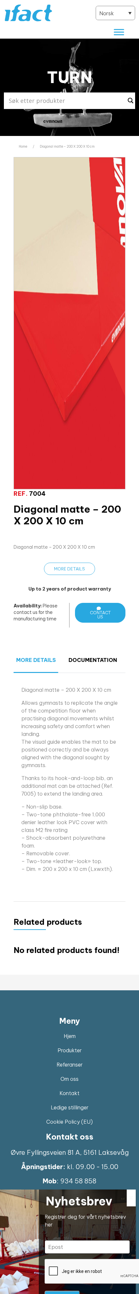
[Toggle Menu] (119, 32)
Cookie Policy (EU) (69, 1121)
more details (69, 568)
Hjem (70, 1036)
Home (23, 146)
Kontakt (69, 1093)
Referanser (70, 1064)
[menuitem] (115, 13)
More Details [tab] (36, 660)
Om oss (69, 1079)
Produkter (70, 1050)
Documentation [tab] (91, 660)
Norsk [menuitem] (106, 13)
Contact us (100, 614)
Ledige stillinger (70, 1107)
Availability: (28, 606)
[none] (115, 13)
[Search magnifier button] (130, 100)
